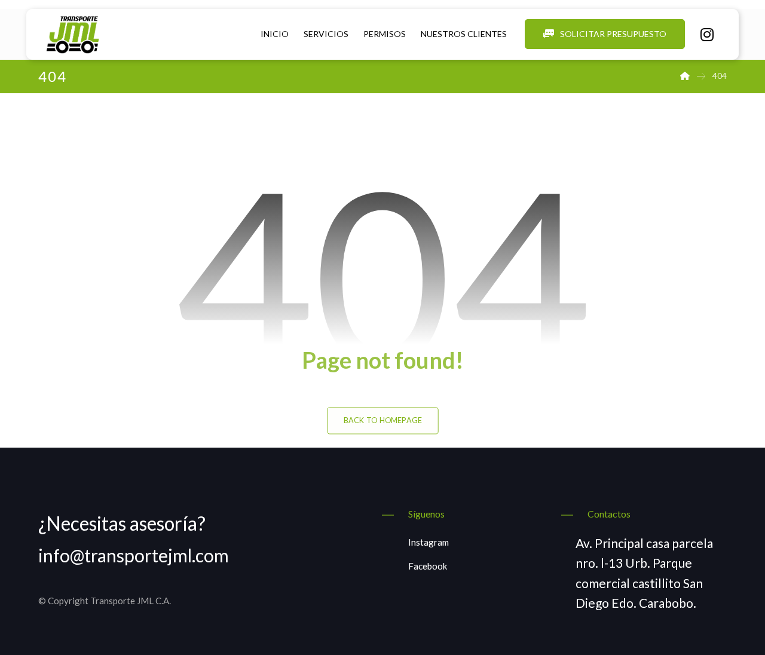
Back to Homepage (383, 420)
